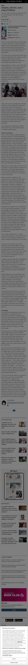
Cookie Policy (19, 641)
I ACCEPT (14, 658)
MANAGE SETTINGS (14, 662)
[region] (14, 645)
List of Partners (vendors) (7, 655)
